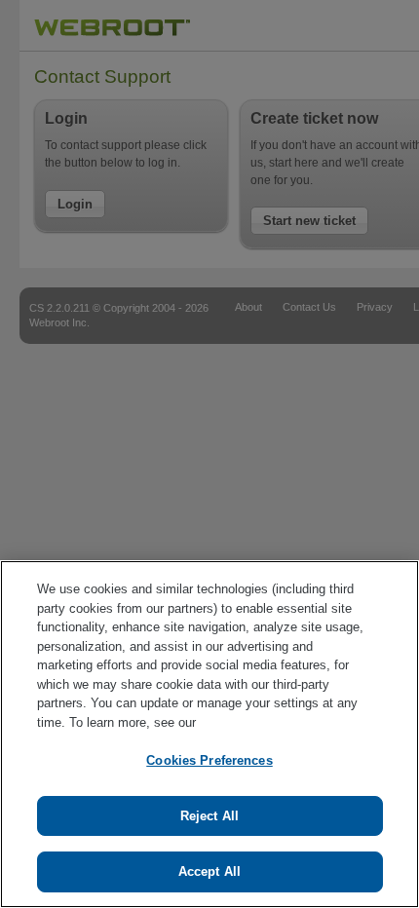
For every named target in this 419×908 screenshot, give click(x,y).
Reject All (209, 816)
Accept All (209, 871)
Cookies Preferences (209, 760)
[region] (209, 734)
